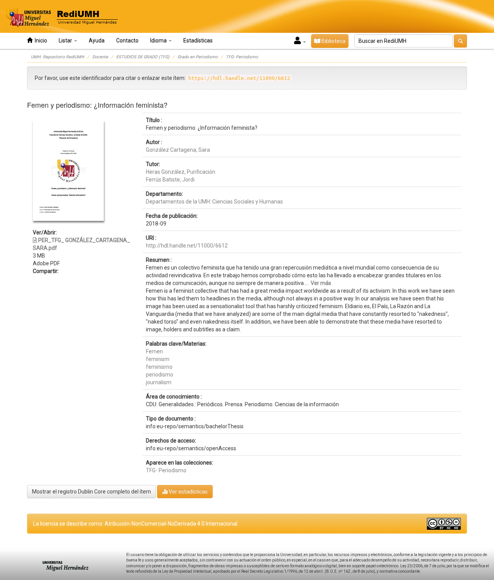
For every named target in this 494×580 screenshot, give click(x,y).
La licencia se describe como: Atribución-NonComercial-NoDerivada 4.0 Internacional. (136, 524)
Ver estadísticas (187, 491)
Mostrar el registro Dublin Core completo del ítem (91, 491)
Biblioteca (332, 41)
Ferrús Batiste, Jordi (170, 179)
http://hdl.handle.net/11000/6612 (187, 246)
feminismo (159, 367)
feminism (157, 359)
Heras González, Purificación (180, 172)
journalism (158, 382)
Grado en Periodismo (198, 56)
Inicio (39, 40)
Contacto (127, 40)
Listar (66, 40)
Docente (100, 56)
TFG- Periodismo (242, 56)
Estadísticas (198, 40)
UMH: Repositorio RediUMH (57, 56)
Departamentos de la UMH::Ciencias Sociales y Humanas (214, 201)
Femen (154, 351)
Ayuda (97, 40)
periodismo (159, 374)
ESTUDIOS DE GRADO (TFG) (142, 56)
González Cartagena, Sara (178, 150)
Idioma (159, 40)
